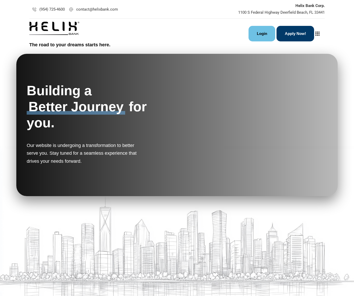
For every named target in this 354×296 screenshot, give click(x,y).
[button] (318, 34)
